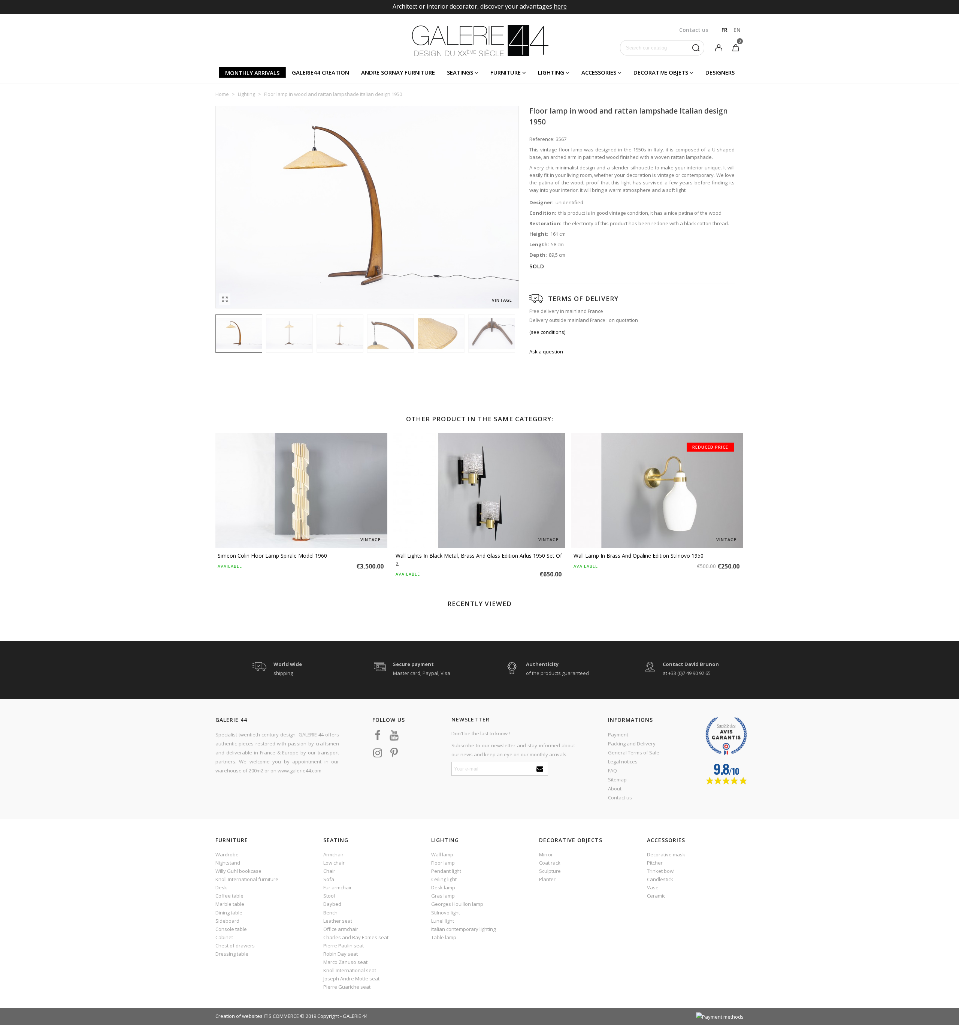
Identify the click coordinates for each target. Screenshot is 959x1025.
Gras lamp (443, 895)
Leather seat (337, 920)
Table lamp (443, 937)
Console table (231, 929)
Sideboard (227, 920)
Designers (720, 72)
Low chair (334, 862)
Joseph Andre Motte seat (351, 978)
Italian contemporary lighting (463, 929)
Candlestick (660, 879)
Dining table (228, 912)
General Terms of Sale (633, 752)
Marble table (229, 904)
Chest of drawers (235, 945)
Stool (329, 895)
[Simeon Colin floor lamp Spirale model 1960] (301, 490)
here (560, 6)
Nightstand (227, 862)
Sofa (328, 879)
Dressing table (231, 953)
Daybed (332, 904)
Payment (618, 734)
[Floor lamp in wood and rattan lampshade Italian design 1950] (224, 299)
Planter (547, 879)
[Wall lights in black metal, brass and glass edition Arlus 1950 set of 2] (479, 490)
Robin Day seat (340, 953)
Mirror (546, 854)
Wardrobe (227, 854)
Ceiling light (444, 879)
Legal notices (623, 761)
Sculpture (550, 871)
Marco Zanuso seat (345, 962)
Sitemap (617, 779)
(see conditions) (547, 332)
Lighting (551, 72)
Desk (221, 887)
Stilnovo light (445, 912)
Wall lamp (442, 854)
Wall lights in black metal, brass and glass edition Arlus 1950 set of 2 (479, 559)
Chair (329, 871)
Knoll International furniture (246, 879)
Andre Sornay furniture (398, 72)
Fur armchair (337, 887)
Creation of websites (239, 1016)
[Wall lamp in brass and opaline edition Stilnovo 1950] (657, 490)
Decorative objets (660, 72)
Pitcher (655, 862)
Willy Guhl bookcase (238, 871)
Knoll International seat (349, 970)
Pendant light (446, 871)
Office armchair (340, 929)
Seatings (460, 72)
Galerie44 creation (320, 72)
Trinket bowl (661, 871)
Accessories (598, 72)
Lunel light (442, 920)
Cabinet (224, 937)
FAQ (612, 770)
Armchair (333, 854)
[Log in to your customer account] (718, 47)
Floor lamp (443, 862)
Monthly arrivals (252, 72)
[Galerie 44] (479, 40)
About (614, 788)
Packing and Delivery (632, 743)
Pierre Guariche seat (346, 986)
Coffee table (229, 895)
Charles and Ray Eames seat (355, 937)
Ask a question (546, 351)
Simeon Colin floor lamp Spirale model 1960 (272, 555)
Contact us (620, 797)
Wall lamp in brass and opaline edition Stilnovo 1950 (639, 555)
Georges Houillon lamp (457, 904)
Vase (653, 887)
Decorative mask (666, 854)
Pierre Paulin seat (343, 945)
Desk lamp (443, 887)
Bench (330, 912)
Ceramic (656, 895)
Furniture (505, 72)
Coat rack (549, 862)
